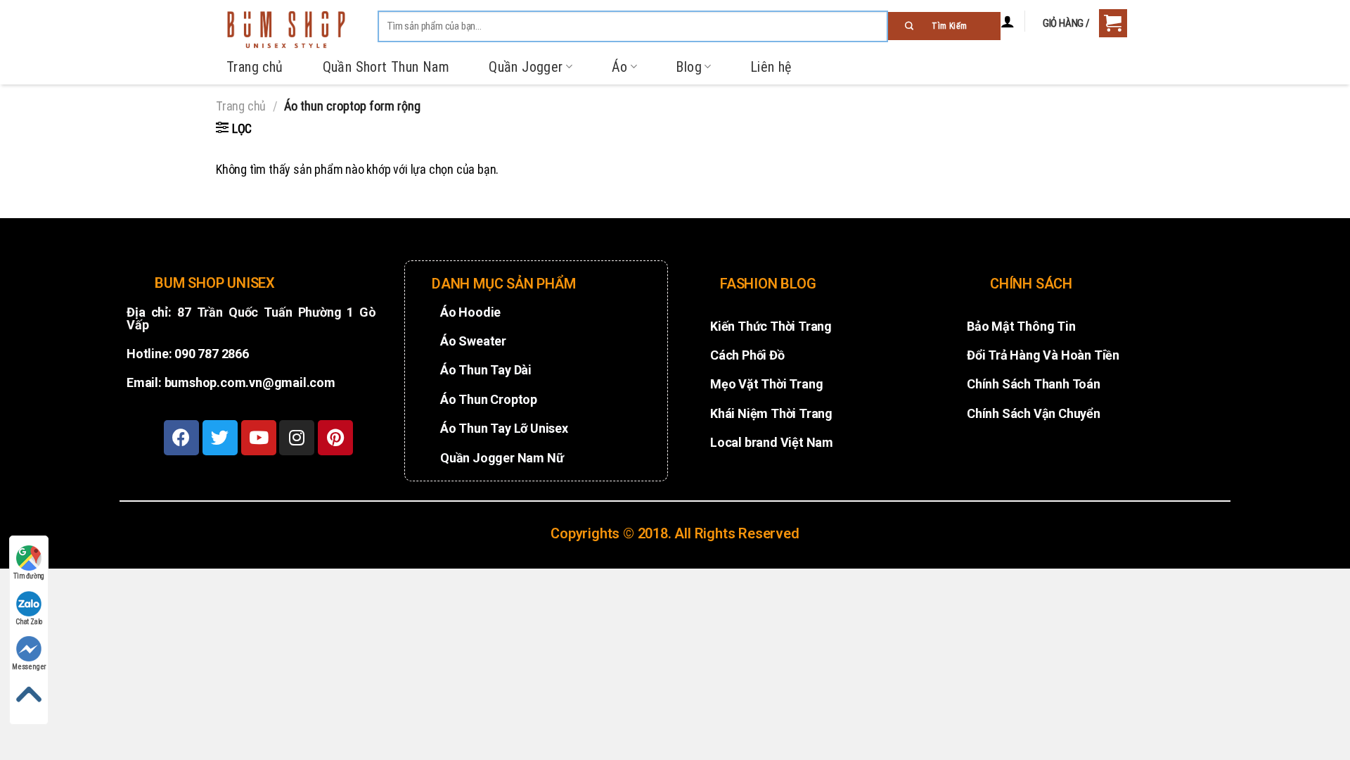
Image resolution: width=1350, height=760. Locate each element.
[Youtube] (258, 437)
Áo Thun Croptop (488, 399)
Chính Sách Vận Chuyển (1033, 413)
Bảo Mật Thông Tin (1021, 326)
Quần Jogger (525, 66)
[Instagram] (296, 437)
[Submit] (944, 26)
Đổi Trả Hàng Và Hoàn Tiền (1043, 355)
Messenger (29, 667)
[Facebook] (181, 437)
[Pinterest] (335, 437)
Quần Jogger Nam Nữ (501, 457)
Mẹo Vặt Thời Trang (766, 383)
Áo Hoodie (470, 312)
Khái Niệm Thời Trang (771, 413)
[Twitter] (220, 437)
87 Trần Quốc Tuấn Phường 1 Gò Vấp (251, 318)
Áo (620, 66)
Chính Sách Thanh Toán (1033, 383)
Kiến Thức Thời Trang (771, 326)
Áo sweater (473, 341)
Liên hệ (771, 66)
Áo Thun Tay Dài (486, 369)
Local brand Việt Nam (771, 442)
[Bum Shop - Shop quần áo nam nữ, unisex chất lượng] (286, 29)
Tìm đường (28, 576)
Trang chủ (254, 66)
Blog (689, 66)
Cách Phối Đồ (747, 355)
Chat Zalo (28, 622)
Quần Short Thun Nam (386, 66)
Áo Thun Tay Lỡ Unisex (504, 428)
